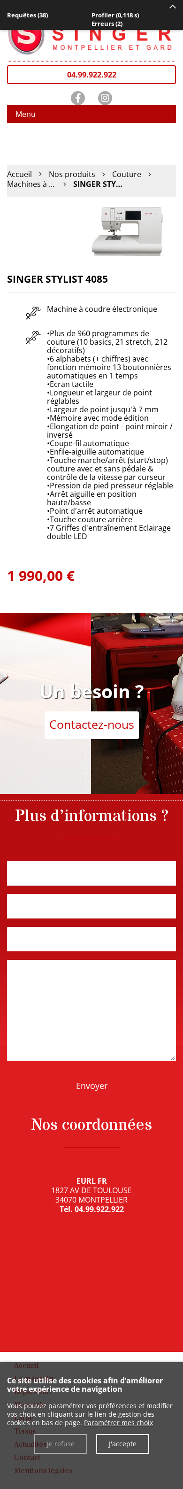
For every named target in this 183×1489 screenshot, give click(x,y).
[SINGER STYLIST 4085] (129, 230)
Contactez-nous (91, 724)
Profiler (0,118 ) (115, 15)
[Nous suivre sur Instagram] (105, 98)
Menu (25, 114)
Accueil (19, 174)
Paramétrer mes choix (118, 1422)
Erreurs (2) (107, 23)
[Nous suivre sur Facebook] (78, 98)
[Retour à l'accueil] (91, 32)
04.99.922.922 (91, 74)
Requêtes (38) (27, 15)
